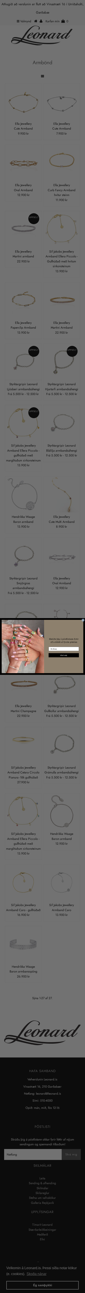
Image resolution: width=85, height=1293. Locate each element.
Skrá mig (63, 655)
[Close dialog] (83, 620)
